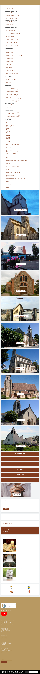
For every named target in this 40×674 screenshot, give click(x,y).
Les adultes (8, 135)
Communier (8, 138)
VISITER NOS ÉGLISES (9, 49)
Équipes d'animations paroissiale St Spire (13, 17)
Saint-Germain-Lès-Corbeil (5, 627)
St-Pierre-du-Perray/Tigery (5, 630)
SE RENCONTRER (9, 64)
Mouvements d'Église (10, 65)
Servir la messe (9, 67)
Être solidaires (3, 644)
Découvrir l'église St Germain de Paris (12, 100)
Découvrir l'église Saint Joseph (11, 37)
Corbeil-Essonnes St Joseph (6, 622)
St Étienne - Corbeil (9, 52)
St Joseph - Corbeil (9, 57)
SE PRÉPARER (8, 137)
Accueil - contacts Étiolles (10, 70)
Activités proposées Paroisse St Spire (12, 15)
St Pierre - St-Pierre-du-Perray (11, 62)
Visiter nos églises (4, 648)
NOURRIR (7, 154)
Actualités (8, 128)
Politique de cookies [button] (18, 672)
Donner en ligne (4, 652)
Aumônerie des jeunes (20, 474)
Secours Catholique (9, 176)
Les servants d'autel (9, 156)
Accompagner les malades (6, 643)
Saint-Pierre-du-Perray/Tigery (21, 445)
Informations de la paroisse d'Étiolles (12, 73)
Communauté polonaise (5, 632)
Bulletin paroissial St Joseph (10, 30)
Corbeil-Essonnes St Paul (21, 290)
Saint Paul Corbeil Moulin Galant (11, 54)
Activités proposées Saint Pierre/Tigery (12, 116)
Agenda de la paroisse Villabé (11, 79)
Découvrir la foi (4, 638)
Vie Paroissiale (8, 97)
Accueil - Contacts (9, 29)
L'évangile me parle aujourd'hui (6, 650)
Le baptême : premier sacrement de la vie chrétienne (15, 145)
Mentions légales (9, 184)
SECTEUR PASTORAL (9, 121)
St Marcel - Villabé (9, 58)
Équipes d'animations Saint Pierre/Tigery (13, 115)
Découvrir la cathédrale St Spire (11, 18)
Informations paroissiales (10, 82)
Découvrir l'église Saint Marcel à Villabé (12, 80)
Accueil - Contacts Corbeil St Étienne (12, 42)
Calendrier (3, 647)
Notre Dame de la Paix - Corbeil (11, 51)
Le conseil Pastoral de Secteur (11, 126)
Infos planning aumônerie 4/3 (11, 36)
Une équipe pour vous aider (11, 153)
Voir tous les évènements (7, 523)
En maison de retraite (10, 167)
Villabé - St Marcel (21, 394)
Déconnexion (8, 182)
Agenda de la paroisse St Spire (11, 14)
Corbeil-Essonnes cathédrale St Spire (21, 209)
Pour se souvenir (8, 107)
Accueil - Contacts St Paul (10, 21)
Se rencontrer (3, 649)
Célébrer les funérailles (5, 641)
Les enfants (8, 132)
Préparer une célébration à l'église (12, 151)
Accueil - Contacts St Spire (10, 12)
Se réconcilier (8, 147)
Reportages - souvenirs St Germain (12, 91)
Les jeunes (8, 134)
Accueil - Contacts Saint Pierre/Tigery (12, 112)
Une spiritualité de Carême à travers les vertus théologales (16, 160)
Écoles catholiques (20, 469)
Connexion (7, 181)
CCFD (7, 173)
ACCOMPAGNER (8, 163)
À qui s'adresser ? (9, 150)
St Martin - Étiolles (9, 61)
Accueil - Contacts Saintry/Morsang (12, 94)
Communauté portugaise (20, 453)
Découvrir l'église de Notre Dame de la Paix (13, 106)
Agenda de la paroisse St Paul (11, 24)
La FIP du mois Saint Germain (11, 88)
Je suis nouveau (17, 494)
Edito (7, 123)
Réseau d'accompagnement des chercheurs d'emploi (15, 178)
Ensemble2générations (10, 175)
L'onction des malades (10, 140)
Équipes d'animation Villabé (10, 83)
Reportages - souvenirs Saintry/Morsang (13, 101)
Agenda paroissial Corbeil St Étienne (12, 43)
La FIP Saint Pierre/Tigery (10, 113)
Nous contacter (8, 185)
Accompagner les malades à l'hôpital (12, 166)
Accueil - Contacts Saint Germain (11, 86)
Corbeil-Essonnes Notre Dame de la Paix (20, 316)
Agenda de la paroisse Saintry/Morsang (12, 95)
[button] (22, 672)
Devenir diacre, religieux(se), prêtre (12, 144)
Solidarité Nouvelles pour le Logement (13, 172)
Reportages (8, 129)
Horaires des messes (10, 125)
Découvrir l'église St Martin (10, 74)
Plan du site (7, 187)
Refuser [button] (26, 672)
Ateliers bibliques (9, 159)
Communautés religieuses (20, 464)
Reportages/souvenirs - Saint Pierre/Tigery (13, 118)
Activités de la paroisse (10, 109)
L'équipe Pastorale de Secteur (11, 122)
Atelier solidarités (9, 170)
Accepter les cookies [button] (33, 672)
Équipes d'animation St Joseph (11, 34)
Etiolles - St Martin (4, 629)
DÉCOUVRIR (8, 131)
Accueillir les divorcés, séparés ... (12, 162)
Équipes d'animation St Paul (10, 23)
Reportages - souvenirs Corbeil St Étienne (13, 46)
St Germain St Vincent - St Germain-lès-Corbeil (14, 55)
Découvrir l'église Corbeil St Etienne (12, 45)
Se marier (8, 141)
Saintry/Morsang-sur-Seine (20, 342)
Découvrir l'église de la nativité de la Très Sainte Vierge (15, 98)
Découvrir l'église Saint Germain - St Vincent (13, 89)
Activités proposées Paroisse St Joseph (13, 33)
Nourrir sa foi (3, 642)
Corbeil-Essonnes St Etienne (20, 235)
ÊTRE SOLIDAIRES (9, 169)
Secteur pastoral (4, 637)
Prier (7, 157)
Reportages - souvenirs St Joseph (12, 39)
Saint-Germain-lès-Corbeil (20, 368)
